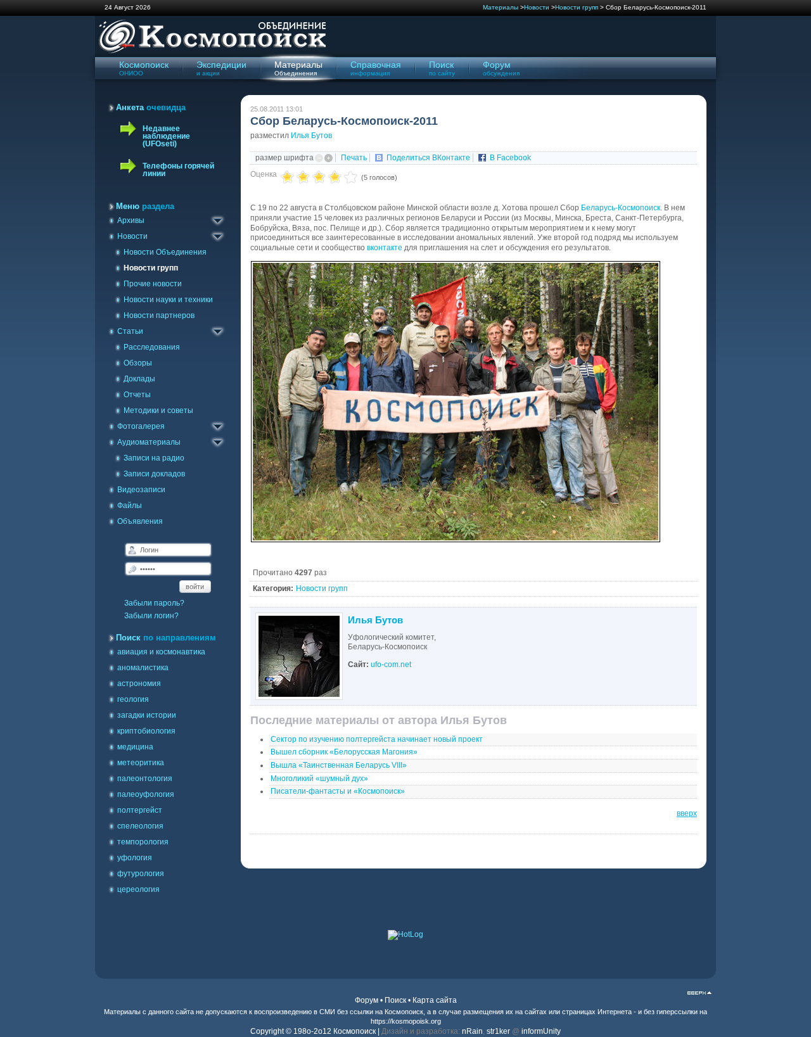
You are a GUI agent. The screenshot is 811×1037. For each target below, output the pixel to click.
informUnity (541, 1031)
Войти (195, 586)
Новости (536, 7)
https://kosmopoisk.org (406, 1021)
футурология (140, 873)
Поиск (395, 1000)
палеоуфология (145, 794)
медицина (135, 746)
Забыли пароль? (154, 603)
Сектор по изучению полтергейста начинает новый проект (377, 739)
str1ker (498, 1031)
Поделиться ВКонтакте (428, 157)
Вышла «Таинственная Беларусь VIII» (339, 765)
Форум (366, 1000)
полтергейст (139, 810)
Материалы (500, 7)
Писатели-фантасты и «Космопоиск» (338, 791)
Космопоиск (404, 1011)
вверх (687, 813)
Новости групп (576, 7)
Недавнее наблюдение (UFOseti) (166, 136)
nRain (472, 1031)
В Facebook (510, 157)
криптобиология (146, 731)
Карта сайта (434, 1000)
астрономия (139, 683)
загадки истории (146, 715)
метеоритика (140, 762)
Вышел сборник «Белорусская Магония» (344, 752)
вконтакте (384, 247)
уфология (134, 857)
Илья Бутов (311, 135)
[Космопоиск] (210, 51)
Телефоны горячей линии (178, 170)
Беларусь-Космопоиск (620, 207)
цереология (138, 889)
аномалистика (143, 667)
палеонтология (144, 778)
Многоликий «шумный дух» (319, 778)
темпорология (143, 841)
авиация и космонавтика (161, 651)
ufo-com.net (391, 664)
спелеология (140, 826)
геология (133, 699)
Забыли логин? (151, 615)
